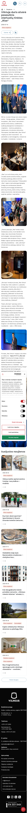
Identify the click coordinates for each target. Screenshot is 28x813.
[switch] (23, 406)
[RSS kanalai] (19, 797)
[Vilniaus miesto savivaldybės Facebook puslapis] (8, 797)
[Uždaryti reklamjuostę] (24, 374)
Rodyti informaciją (17, 422)
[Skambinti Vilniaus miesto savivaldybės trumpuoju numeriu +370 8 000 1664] (15, 3)
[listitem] (14, 481)
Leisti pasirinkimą (13, 432)
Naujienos (9, 9)
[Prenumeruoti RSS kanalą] (16, 33)
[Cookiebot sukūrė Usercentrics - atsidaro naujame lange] (15, 374)
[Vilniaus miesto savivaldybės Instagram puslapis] (12, 797)
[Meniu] (25, 3)
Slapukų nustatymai (7, 764)
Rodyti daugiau (14, 680)
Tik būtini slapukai (13, 437)
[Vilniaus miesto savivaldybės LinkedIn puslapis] (16, 797)
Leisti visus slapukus (13, 427)
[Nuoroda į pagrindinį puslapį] (2, 9)
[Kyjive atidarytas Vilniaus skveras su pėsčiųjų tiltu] (14, 632)
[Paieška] (20, 3)
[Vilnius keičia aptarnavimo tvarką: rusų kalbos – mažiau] (14, 487)
